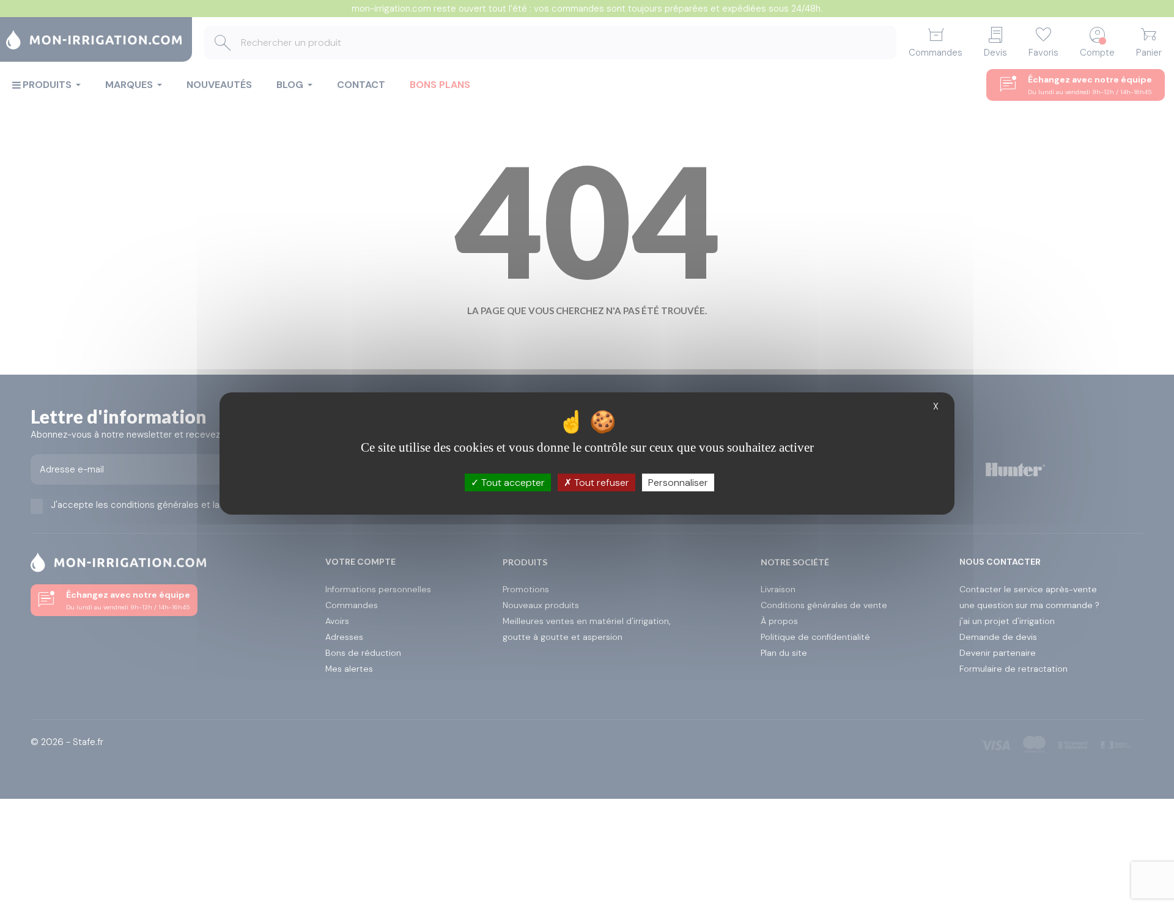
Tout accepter (512, 482)
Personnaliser (678, 482)
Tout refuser (600, 482)
